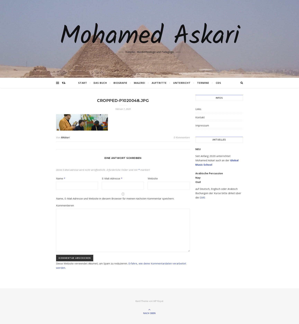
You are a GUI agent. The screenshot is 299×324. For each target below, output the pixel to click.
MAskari (65, 137)
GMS (202, 197)
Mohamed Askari (150, 37)
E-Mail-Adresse (112, 178)
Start (82, 82)
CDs (218, 82)
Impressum (202, 125)
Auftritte (159, 82)
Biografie (120, 82)
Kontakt (200, 117)
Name (60, 178)
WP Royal (158, 301)
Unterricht (182, 82)
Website (153, 178)
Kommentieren (65, 205)
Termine (203, 82)
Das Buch (100, 82)
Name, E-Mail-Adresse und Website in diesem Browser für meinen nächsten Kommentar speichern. (115, 198)
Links (198, 109)
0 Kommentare (182, 137)
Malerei (139, 82)
